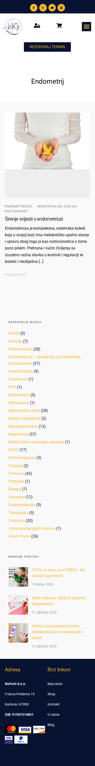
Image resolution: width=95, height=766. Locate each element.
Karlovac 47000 (17, 704)
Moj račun (55, 684)
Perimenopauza (22, 457)
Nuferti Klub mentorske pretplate (36, 442)
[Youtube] (52, 7)
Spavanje (17, 497)
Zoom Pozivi (19, 536)
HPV (12, 387)
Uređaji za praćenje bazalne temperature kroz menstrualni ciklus (57, 632)
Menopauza (19, 402)
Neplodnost (16, 211)
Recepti (15, 489)
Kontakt (54, 704)
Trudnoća (17, 520)
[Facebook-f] (34, 7)
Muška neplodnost (24, 418)
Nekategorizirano (23, 426)
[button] (86, 26)
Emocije (15, 341)
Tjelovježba (18, 513)
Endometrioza (19, 206)
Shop (51, 694)
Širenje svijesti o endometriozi (34, 219)
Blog (51, 725)
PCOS (14, 450)
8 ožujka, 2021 (16, 274)
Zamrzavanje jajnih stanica (32, 528)
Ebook (14, 333)
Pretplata (16, 481)
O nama (53, 714)
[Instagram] (43, 7)
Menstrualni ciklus (57, 206)
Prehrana (16, 473)
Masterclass (19, 395)
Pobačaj (16, 465)
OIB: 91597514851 (19, 714)
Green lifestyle (21, 371)
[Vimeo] (61, 7)
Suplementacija (22, 504)
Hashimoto (18, 379)
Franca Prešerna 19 (20, 694)
